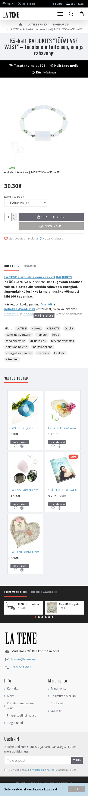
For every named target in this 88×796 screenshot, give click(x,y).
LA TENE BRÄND (37, 24)
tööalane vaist (15, 341)
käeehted (12, 359)
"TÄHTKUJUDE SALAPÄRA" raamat (63, 490)
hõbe (55, 335)
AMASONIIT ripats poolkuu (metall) (70, 604)
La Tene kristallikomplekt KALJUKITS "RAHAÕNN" (63, 428)
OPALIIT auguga (21, 428)
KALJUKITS (53, 328)
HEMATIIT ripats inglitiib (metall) (29, 604)
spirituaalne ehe (16, 347)
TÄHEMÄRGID (61, 24)
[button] (35, 617)
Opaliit (69, 328)
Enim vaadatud (15, 592)
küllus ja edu (38, 341)
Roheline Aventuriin (18, 335)
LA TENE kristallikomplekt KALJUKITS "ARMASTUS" (26, 552)
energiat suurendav (19, 353)
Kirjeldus (11, 266)
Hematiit (42, 335)
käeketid (60, 353)
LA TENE (22, 328)
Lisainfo (30, 266)
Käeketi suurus (13, 197)
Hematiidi (11, 314)
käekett (37, 328)
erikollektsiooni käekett (36, 277)
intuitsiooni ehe (42, 347)
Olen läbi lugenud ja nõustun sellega (42, 769)
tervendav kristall (62, 341)
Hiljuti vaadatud (44, 592)
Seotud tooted (16, 378)
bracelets (43, 353)
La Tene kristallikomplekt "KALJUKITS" (26, 490)
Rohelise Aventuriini (19, 309)
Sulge (76, 789)
